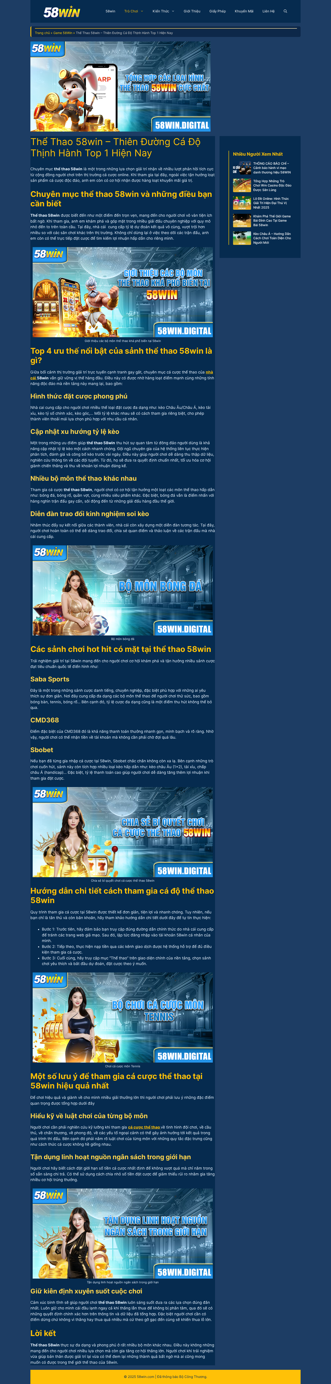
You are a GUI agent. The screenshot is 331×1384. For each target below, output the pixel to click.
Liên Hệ (269, 11)
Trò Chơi (131, 11)
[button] (285, 11)
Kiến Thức (161, 11)
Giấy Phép (217, 11)
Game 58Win (62, 33)
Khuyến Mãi (244, 11)
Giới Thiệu (192, 11)
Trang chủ (42, 33)
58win (110, 11)
